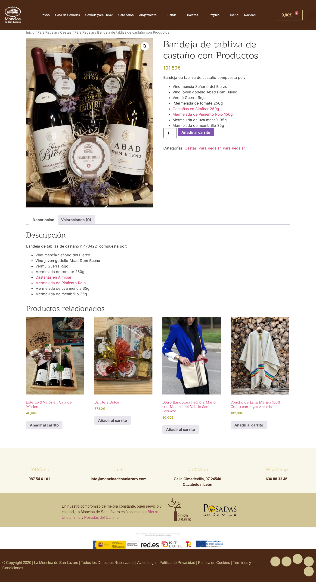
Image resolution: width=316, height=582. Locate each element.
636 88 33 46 (276, 479)
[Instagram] (309, 571)
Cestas (65, 32)
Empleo (214, 15)
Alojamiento (148, 15)
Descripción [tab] (43, 219)
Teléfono (39, 469)
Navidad (250, 15)
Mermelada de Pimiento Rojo (60, 282)
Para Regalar (47, 32)
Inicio (46, 15)
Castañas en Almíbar (53, 277)
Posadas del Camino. (102, 517)
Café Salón (126, 15)
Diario (234, 15)
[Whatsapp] (298, 559)
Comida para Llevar (99, 15)
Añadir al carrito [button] (44, 425)
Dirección (197, 469)
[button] (145, 46)
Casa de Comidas (67, 15)
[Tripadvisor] (309, 561)
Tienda (172, 15)
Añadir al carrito (195, 132)
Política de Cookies (214, 563)
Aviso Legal (147, 563)
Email (118, 469)
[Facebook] (275, 561)
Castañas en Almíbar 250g (196, 108)
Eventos (192, 15)
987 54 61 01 (39, 479)
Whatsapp (276, 469)
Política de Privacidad (177, 563)
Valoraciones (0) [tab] (76, 219)
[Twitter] (286, 561)
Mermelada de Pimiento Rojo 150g (203, 114)
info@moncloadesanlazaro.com (118, 479)
